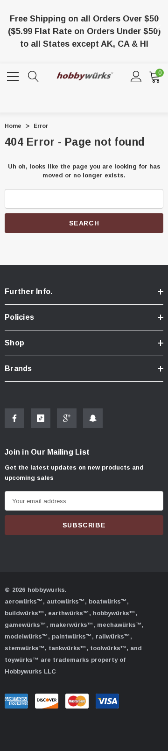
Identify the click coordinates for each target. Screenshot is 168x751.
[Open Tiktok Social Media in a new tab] (40, 418)
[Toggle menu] (14, 75)
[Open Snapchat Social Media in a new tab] (93, 418)
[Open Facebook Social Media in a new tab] (14, 418)
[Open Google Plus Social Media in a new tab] (67, 418)
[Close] (158, 27)
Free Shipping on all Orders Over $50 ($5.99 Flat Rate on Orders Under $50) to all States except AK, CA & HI (84, 31)
